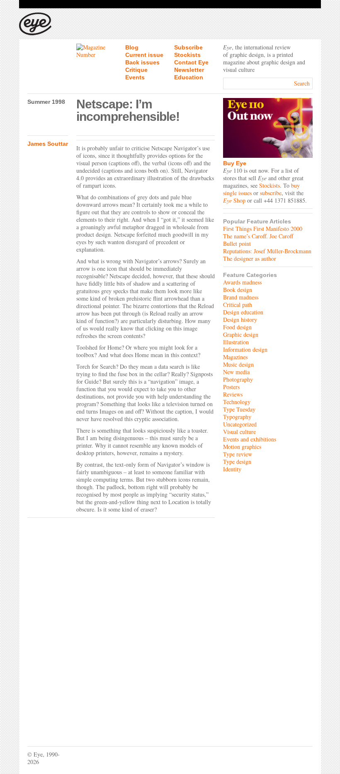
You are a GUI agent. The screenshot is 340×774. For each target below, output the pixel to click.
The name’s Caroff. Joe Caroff (258, 236)
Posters (231, 387)
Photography (238, 379)
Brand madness (240, 297)
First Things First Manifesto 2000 (262, 229)
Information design (245, 349)
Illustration (236, 342)
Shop (234, 200)
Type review (237, 454)
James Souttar (47, 143)
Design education (243, 312)
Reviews (233, 394)
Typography (237, 417)
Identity (232, 469)
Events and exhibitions (249, 439)
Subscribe (188, 47)
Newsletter (189, 69)
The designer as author (249, 258)
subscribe (271, 193)
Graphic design (240, 334)
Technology (236, 402)
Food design (237, 327)
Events (135, 77)
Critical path (237, 305)
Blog (131, 47)
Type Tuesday (239, 409)
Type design (237, 461)
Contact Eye (191, 62)
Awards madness (242, 282)
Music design (238, 364)
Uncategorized (240, 424)
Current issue (144, 54)
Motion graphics (242, 447)
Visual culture (239, 432)
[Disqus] (121, 626)
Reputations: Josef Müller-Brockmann (267, 251)
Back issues (142, 62)
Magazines (235, 357)
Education (188, 77)
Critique (136, 69)
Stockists (187, 54)
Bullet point (237, 243)
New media (236, 372)
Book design (237, 290)
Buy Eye (234, 163)
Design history (240, 319)
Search (302, 83)
